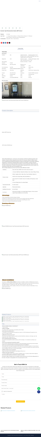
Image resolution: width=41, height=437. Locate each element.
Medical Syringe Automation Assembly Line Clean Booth (30, 431)
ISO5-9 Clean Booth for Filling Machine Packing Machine (10, 431)
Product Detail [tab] (20, 48)
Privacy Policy (28, 435)
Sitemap (32, 435)
